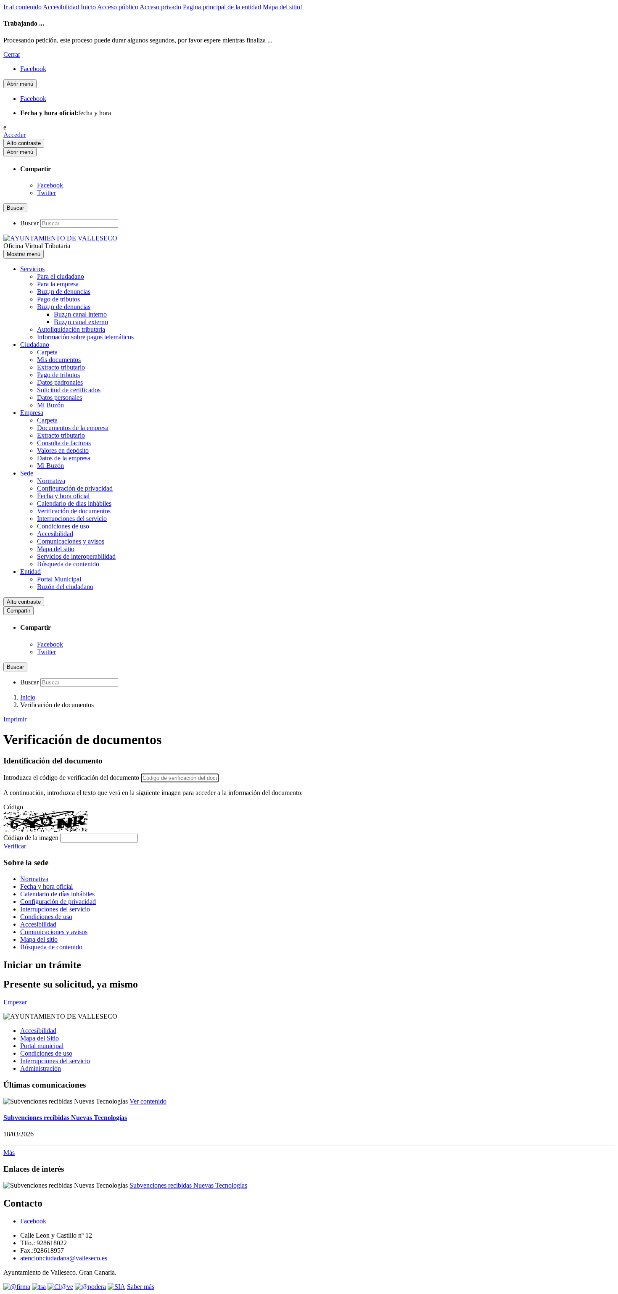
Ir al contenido (22, 7)
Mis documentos (59, 359)
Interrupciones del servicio (72, 518)
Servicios (32, 268)
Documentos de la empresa (72, 427)
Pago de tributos (58, 299)
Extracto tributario (61, 367)
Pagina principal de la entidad (222, 7)
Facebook (50, 185)
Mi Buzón (50, 405)
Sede (26, 473)
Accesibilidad (61, 7)
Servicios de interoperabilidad (76, 556)
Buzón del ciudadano (65, 586)
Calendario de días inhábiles (74, 503)
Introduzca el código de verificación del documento (71, 777)
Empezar (15, 1002)
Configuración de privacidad (75, 488)
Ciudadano (34, 344)
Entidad (30, 571)
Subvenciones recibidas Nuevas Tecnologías (65, 1117)
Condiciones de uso (63, 526)
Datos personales (59, 397)
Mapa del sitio (55, 548)
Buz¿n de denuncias (63, 291)
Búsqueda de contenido (68, 564)
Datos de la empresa (63, 458)
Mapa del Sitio (39, 1038)
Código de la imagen (30, 837)
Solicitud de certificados (68, 389)
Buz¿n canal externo (81, 321)
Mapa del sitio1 (283, 7)
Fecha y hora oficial (63, 495)
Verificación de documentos (74, 511)
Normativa (51, 480)
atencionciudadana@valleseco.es (63, 1258)
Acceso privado (160, 7)
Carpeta (47, 352)
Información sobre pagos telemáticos (85, 337)
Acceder (14, 134)
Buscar (29, 223)
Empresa (31, 412)
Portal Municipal (59, 579)
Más (9, 1152)
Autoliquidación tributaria (71, 329)
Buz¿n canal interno (80, 314)
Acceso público (117, 7)
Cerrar (11, 54)
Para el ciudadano (60, 276)
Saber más (140, 1286)
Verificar (14, 846)
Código (13, 807)
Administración (40, 1068)
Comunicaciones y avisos (70, 541)
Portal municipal (41, 1045)
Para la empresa (58, 284)
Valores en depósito (63, 450)
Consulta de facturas (64, 442)
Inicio (88, 7)
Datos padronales (60, 382)
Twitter (46, 192)
